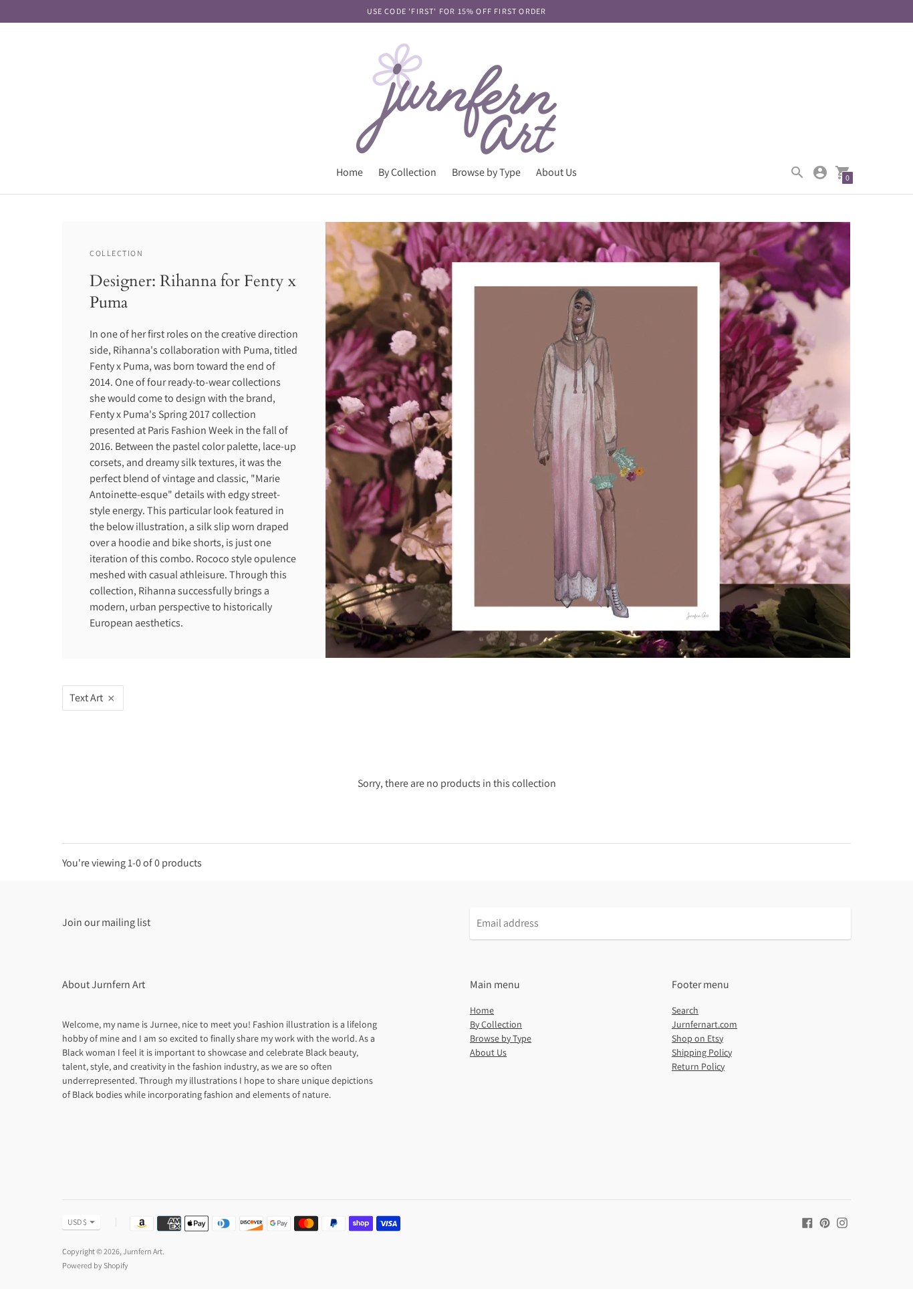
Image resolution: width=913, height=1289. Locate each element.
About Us (556, 172)
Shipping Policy (702, 1052)
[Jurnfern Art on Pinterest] (824, 1222)
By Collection (407, 172)
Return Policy (698, 1066)
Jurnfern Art (142, 1251)
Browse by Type (486, 172)
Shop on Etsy (697, 1038)
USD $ (77, 1222)
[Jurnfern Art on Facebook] (807, 1222)
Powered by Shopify (95, 1265)
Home (349, 172)
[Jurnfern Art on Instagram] (842, 1222)
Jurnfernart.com (704, 1024)
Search (685, 1010)
